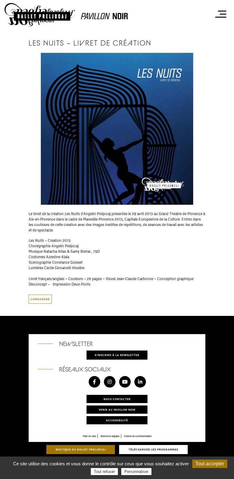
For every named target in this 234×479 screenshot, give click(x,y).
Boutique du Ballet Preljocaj (81, 449)
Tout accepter (209, 463)
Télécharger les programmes (153, 449)
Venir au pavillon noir (117, 409)
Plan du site (89, 436)
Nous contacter (117, 399)
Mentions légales (110, 436)
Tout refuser (104, 471)
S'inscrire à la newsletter (117, 355)
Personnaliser (136, 471)
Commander (40, 299)
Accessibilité (117, 420)
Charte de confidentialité (137, 436)
